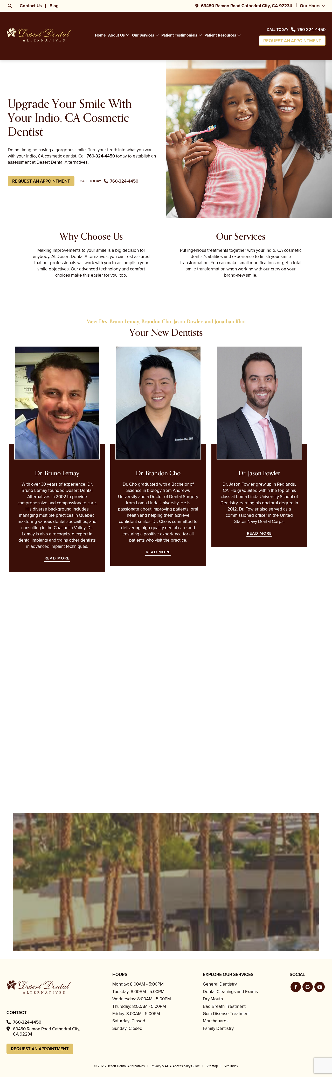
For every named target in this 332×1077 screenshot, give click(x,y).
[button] (295, 987)
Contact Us (31, 6)
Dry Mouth (213, 999)
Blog (54, 6)
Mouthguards (216, 1021)
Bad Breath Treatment (224, 1006)
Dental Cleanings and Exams (230, 991)
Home (100, 35)
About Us (116, 35)
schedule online (58, 812)
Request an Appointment (292, 41)
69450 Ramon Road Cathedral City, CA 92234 (246, 6)
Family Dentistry (218, 1028)
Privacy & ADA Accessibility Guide (175, 1066)
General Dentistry (220, 984)
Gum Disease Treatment (226, 1013)
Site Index (231, 1066)
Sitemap (212, 1066)
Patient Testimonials (179, 35)
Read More (57, 558)
